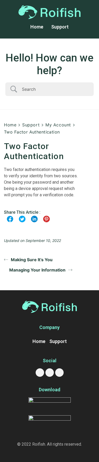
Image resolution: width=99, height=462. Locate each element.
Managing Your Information (37, 270)
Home (36, 27)
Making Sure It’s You (32, 259)
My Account (58, 124)
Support (60, 27)
